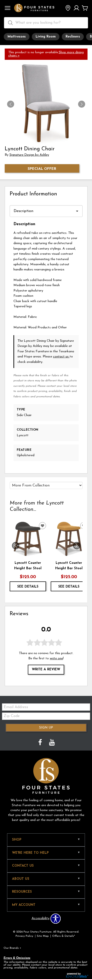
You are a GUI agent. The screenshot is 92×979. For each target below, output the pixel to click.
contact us (61, 356)
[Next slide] (76, 545)
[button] (7, 8)
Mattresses (17, 36)
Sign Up (46, 727)
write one (56, 658)
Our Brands (12, 948)
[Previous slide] (15, 545)
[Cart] (85, 8)
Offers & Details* (63, 936)
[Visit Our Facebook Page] (40, 743)
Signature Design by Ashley (29, 155)
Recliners (73, 36)
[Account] (76, 8)
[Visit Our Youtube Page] (52, 743)
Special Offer (42, 169)
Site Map (43, 936)
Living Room (46, 36)
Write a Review (46, 669)
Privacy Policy (24, 936)
